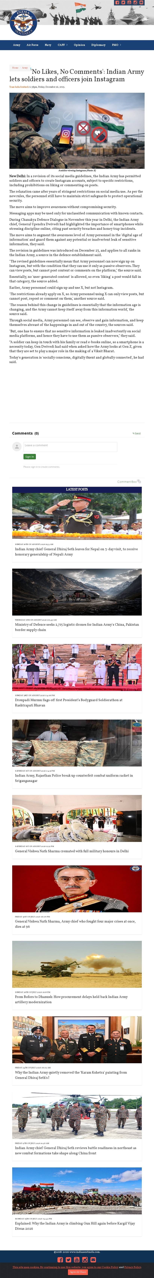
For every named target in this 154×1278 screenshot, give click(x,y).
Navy (48, 45)
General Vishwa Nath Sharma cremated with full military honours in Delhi (72, 851)
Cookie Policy (110, 1267)
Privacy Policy (132, 1267)
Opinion (79, 45)
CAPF (62, 45)
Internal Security (86, 55)
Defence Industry (55, 55)
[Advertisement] (77, 392)
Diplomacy (98, 45)
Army (16, 45)
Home (15, 67)
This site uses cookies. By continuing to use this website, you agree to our (57, 1267)
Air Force (32, 45)
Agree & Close (78, 1272)
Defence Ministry (24, 55)
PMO (115, 45)
